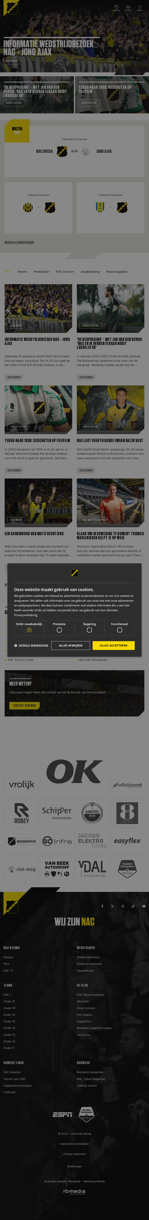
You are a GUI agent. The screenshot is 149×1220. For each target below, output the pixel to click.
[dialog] (74, 610)
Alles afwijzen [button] (70, 645)
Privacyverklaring (25, 615)
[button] (31, 645)
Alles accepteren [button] (113, 645)
